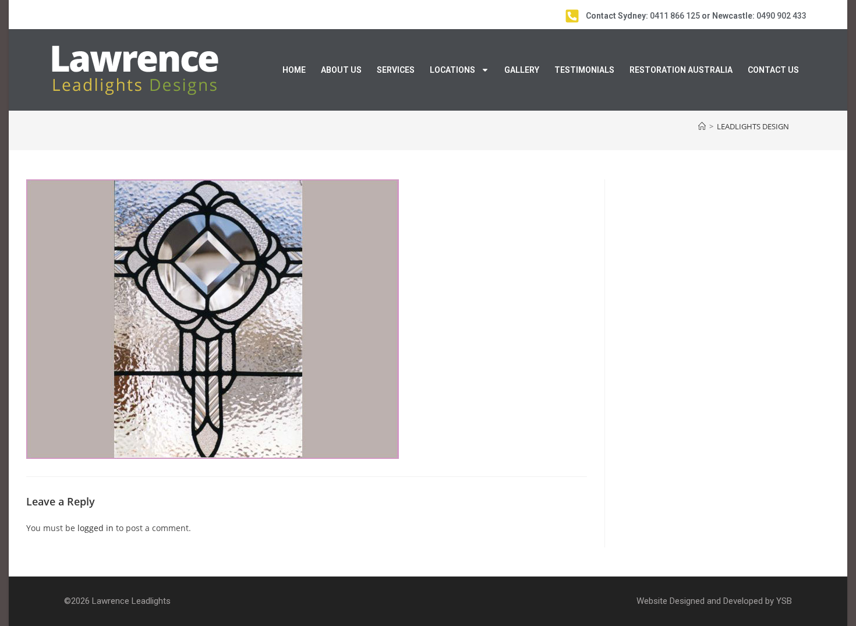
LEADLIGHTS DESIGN (753, 126)
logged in (95, 527)
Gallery (521, 70)
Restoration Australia (681, 70)
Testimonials (584, 70)
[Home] (702, 126)
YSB (784, 601)
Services (396, 70)
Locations (452, 70)
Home (294, 70)
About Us (341, 70)
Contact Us (773, 70)
